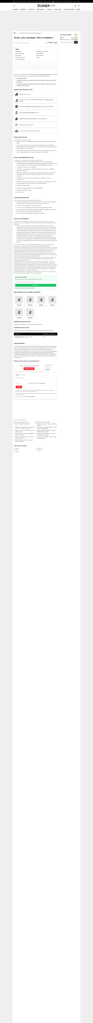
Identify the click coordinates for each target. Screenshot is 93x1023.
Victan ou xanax (19, 430)
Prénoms (17, 448)
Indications (18, 51)
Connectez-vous (41, 383)
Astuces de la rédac (65, 39)
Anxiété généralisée (22, 78)
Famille (49, 1)
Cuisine (24, 1)
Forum (78, 1)
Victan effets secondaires (21, 440)
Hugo (75, 1)
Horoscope (70, 1)
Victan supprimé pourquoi (44, 430)
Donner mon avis (29, 368)
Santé (53, 1)
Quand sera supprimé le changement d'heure (24, 434)
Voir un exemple (74, 37)
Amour (40, 1)
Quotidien (23, 9)
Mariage (45, 1)
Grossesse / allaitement (42, 51)
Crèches (17, 452)
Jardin (36, 1)
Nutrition (31, 9)
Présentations (40, 53)
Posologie (18, 55)
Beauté (20, 1)
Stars (61, 1)
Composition (40, 55)
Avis (38, 57)
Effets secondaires (20, 57)
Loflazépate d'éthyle (19, 337)
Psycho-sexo (57, 9)
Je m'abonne (35, 285)
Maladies (15, 9)
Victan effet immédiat (42, 437)
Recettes (29, 1)
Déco (33, 1)
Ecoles (16, 450)
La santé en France (69, 9)
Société (57, 1)
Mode (17, 1)
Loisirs (65, 1)
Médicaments (40, 9)
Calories (39, 450)
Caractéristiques (20, 53)
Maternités (39, 448)
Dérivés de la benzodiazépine (34, 33)
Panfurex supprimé (42, 424)
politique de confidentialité (30, 396)
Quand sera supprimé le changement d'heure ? (24, 427)
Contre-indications (20, 59)
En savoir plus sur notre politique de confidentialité (24, 287)
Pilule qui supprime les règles (44, 427)
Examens (49, 9)
